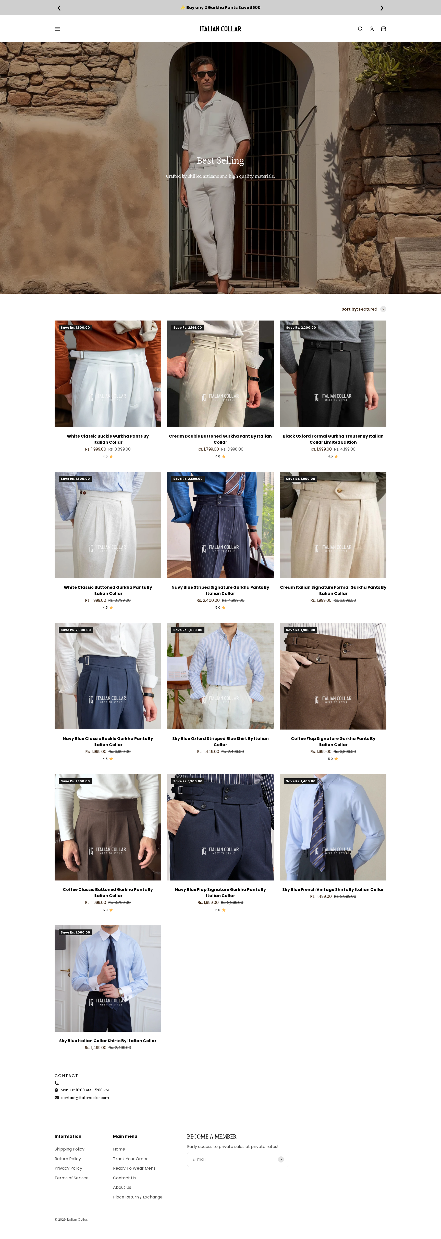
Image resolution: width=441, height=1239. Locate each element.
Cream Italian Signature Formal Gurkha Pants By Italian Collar (333, 590)
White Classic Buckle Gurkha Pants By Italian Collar (108, 439)
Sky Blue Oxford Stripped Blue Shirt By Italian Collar (220, 742)
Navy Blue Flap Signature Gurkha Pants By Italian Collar (220, 893)
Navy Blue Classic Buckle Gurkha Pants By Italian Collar (108, 742)
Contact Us (124, 1178)
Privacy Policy (68, 1168)
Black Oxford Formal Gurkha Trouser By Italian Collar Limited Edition (333, 439)
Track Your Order (130, 1159)
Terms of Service (72, 1178)
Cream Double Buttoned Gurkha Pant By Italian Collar (220, 439)
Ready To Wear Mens (134, 1168)
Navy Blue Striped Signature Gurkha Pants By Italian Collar (220, 590)
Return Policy (68, 1159)
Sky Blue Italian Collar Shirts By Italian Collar (107, 1041)
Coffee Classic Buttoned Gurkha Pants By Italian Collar (108, 893)
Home (119, 1149)
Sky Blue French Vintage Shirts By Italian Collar (333, 889)
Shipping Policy (69, 1149)
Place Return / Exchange (138, 1197)
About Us (122, 1187)
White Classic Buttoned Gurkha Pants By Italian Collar (108, 590)
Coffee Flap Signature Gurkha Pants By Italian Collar (333, 742)
